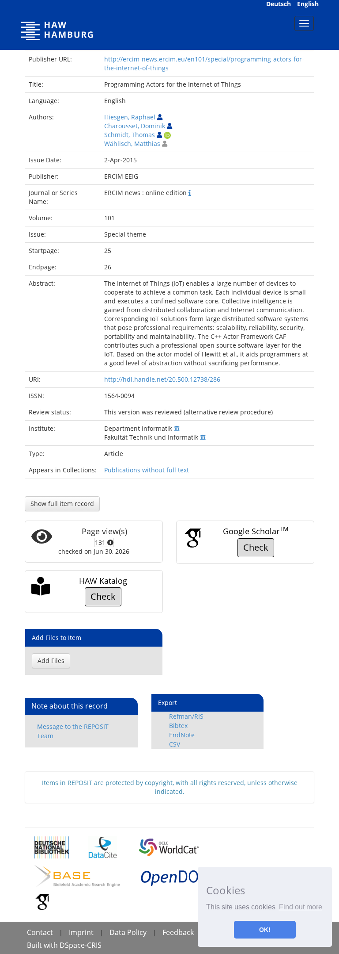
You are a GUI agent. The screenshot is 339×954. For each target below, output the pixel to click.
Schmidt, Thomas (129, 134)
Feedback (178, 932)
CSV (174, 744)
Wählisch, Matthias (132, 143)
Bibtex (178, 725)
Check (255, 547)
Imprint (81, 932)
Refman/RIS (186, 716)
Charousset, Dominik (134, 126)
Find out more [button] (300, 907)
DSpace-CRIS (81, 945)
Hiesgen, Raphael (129, 117)
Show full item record (62, 503)
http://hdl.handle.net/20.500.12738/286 (162, 379)
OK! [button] (265, 929)
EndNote (182, 735)
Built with (43, 945)
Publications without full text (146, 470)
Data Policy (128, 932)
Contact (40, 932)
